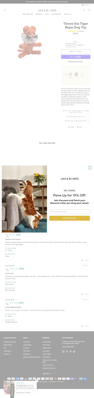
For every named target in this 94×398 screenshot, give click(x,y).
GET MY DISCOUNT (69, 218)
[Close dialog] (89, 167)
